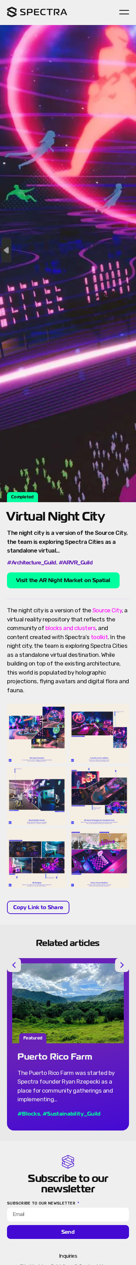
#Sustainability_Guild (71, 1113)
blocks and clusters (70, 628)
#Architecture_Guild (31, 562)
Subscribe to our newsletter (41, 1203)
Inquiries (68, 1256)
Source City (107, 610)
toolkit (99, 637)
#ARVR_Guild (76, 562)
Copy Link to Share (38, 907)
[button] (14, 965)
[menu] (124, 12)
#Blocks (28, 1113)
